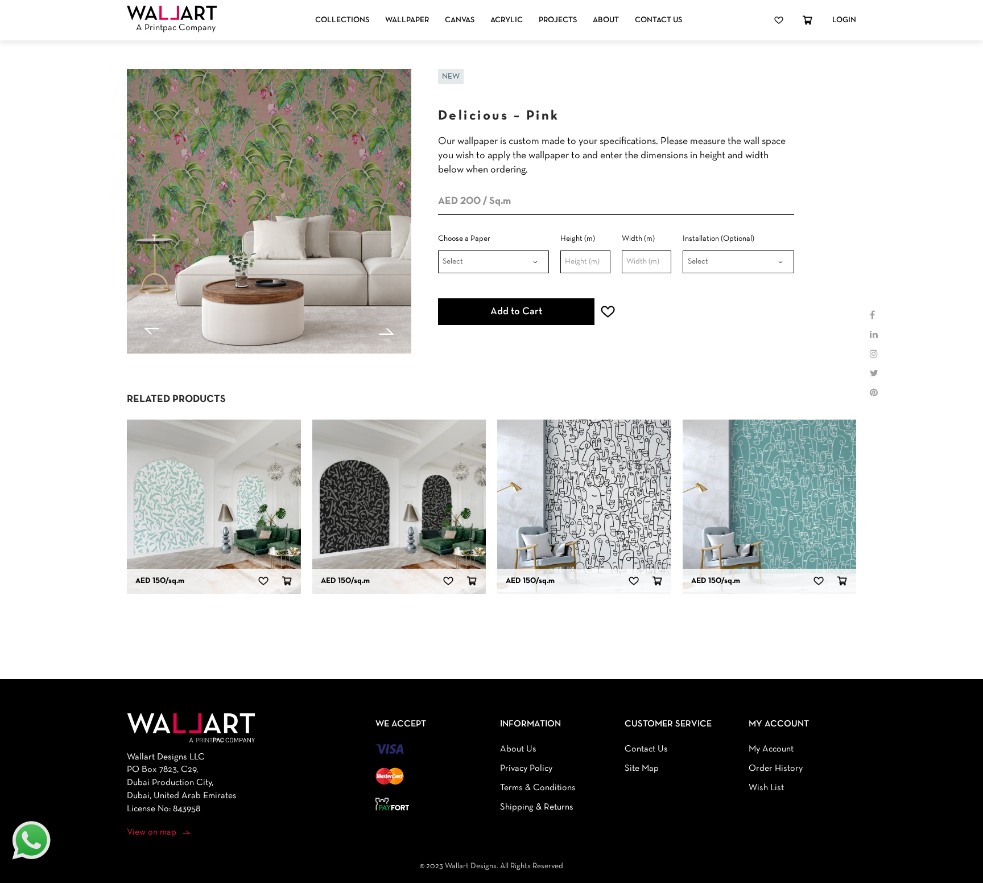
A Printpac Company (176, 28)
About (606, 20)
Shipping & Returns (536, 807)
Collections (342, 20)
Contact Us (658, 20)
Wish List (766, 788)
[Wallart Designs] (172, 13)
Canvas (459, 20)
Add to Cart (516, 312)
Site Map (642, 769)
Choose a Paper (464, 239)
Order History (776, 769)
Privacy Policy (526, 769)
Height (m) (577, 239)
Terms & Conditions (538, 788)
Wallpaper (407, 20)
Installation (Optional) (718, 239)
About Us (518, 749)
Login (844, 20)
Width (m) (638, 239)
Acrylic (506, 20)
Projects (558, 20)
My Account (771, 749)
